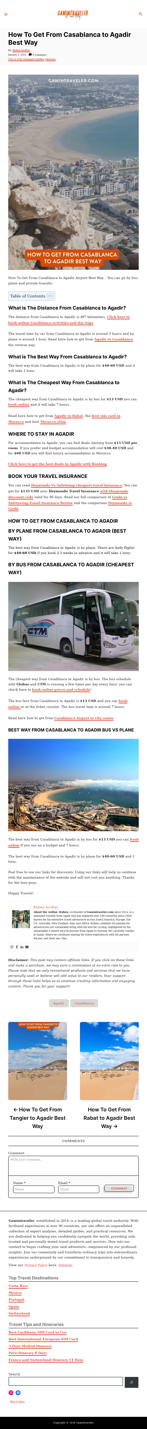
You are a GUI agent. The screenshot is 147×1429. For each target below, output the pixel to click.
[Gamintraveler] (73, 14)
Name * (19, 1183)
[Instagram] (11, 947)
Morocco (50, 59)
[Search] (131, 1382)
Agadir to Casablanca (113, 339)
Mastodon (17, 1401)
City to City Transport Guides (26, 59)
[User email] (27, 947)
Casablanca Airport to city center (84, 718)
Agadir (59, 1003)
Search (14, 1374)
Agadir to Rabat (68, 416)
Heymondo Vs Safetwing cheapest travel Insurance (76, 485)
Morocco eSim (53, 422)
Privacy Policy (36, 1265)
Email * (64, 1183)
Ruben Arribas (21, 50)
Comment (16, 1153)
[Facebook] (16, 947)
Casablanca (84, 1003)
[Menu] (6, 14)
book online (18, 404)
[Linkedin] (21, 947)
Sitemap (65, 1265)
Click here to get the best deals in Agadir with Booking (57, 464)
